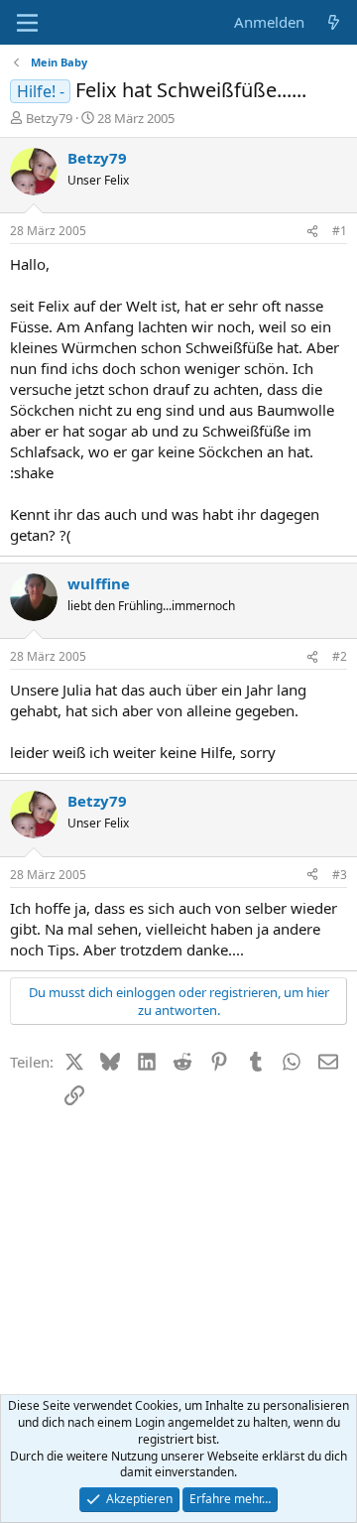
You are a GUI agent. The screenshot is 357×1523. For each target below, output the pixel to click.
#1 (339, 230)
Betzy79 (49, 118)
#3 (339, 874)
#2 (339, 656)
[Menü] (27, 23)
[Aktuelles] (333, 22)
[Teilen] (312, 231)
